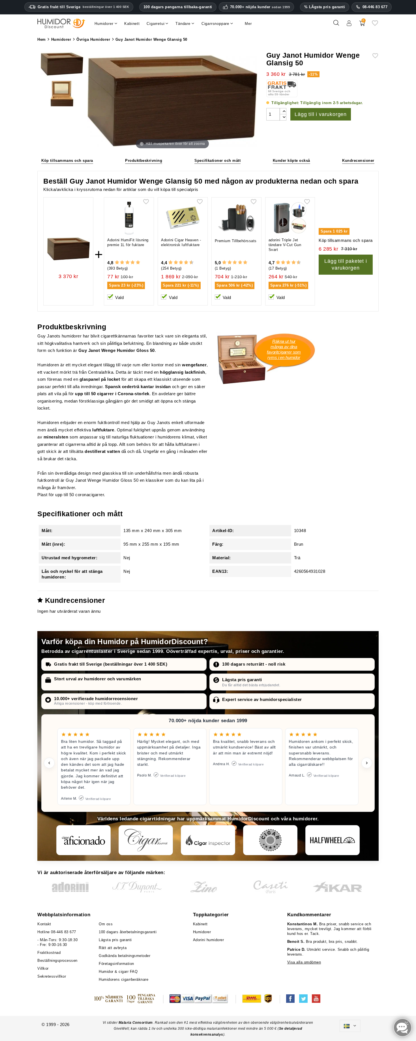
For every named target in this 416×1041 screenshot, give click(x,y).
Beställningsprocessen (57, 960)
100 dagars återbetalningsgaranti (127, 932)
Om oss (106, 924)
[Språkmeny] (350, 1026)
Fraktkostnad (49, 952)
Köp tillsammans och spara (67, 160)
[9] (188, 262)
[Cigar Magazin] (270, 840)
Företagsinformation (116, 964)
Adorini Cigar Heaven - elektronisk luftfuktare (181, 242)
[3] (127, 262)
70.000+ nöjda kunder (260, 7)
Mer (248, 23)
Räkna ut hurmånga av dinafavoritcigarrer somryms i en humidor (284, 349)
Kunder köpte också (291, 160)
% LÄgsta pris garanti (324, 7)
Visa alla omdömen (304, 962)
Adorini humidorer (208, 940)
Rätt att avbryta (112, 948)
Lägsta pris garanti (242, 679)
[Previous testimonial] (49, 763)
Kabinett (200, 924)
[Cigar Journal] (146, 840)
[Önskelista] (375, 25)
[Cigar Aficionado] (83, 840)
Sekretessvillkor (51, 976)
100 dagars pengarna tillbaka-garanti (177, 7)
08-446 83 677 (375, 7)
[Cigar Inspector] (208, 840)
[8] (186, 262)
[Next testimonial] (366, 763)
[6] (181, 262)
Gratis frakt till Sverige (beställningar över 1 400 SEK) (110, 664)
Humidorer (202, 932)
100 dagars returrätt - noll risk (253, 664)
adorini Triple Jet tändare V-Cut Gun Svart (285, 245)
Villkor (43, 968)
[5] (138, 262)
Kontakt (44, 924)
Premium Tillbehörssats (236, 241)
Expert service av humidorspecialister (262, 699)
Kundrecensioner (358, 160)
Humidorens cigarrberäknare (123, 979)
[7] (183, 262)
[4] (132, 262)
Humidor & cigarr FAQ (118, 971)
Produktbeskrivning (143, 160)
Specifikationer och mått (217, 160)
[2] (122, 262)
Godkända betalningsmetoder (124, 956)
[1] (117, 262)
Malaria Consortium (136, 1023)
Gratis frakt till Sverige (83, 7)
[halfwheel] (332, 840)
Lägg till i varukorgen (321, 114)
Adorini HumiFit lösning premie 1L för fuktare (128, 242)
